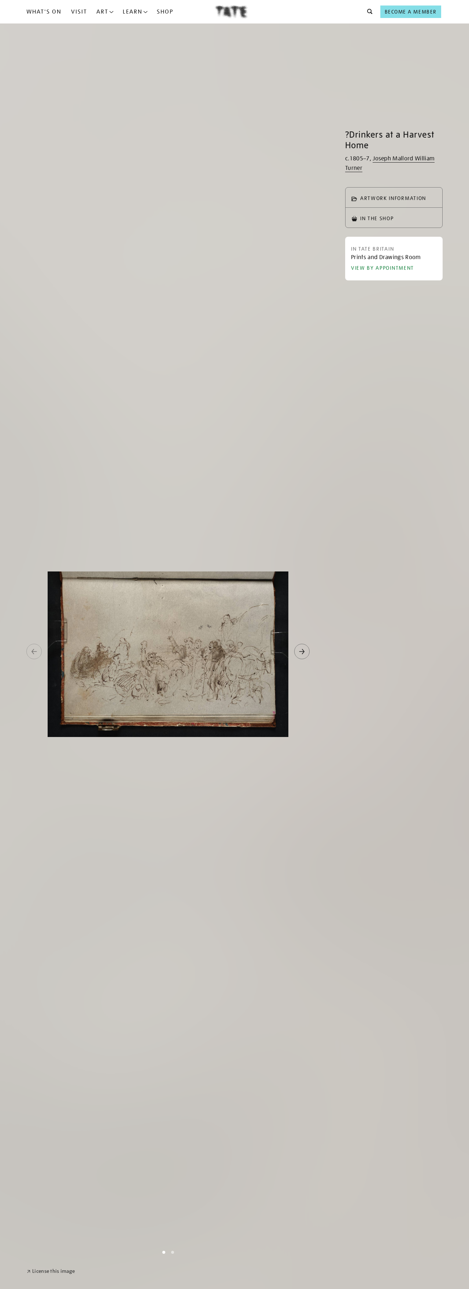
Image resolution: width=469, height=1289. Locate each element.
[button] (367, 11)
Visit (79, 11)
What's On (44, 11)
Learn (133, 11)
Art (102, 11)
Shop (165, 11)
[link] (50, 1271)
